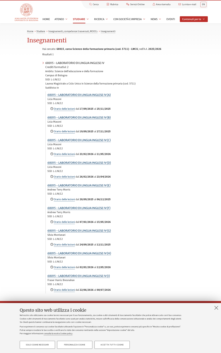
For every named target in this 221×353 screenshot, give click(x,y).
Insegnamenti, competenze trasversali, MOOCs (73, 31)
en (203, 4)
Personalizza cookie (74, 344)
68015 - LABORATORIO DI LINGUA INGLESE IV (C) (79, 140)
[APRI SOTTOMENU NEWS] (160, 19)
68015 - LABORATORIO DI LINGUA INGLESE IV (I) (78, 276)
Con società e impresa (127, 19)
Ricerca (99, 19)
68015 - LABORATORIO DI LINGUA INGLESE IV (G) (79, 230)
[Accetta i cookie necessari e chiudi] (216, 307)
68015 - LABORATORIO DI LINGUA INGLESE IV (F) (78, 208)
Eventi (170, 19)
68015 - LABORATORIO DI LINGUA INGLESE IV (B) (79, 117)
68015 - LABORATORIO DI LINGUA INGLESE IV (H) (79, 253)
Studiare (79, 19)
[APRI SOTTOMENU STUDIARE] (87, 19)
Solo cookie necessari (37, 344)
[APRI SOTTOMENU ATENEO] (66, 19)
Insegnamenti (108, 31)
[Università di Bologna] (26, 12)
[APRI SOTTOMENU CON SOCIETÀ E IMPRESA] (144, 19)
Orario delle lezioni (64, 109)
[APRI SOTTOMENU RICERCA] (106, 19)
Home (46, 19)
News (154, 19)
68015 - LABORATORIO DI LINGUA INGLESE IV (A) (79, 95)
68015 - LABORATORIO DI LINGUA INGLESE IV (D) (79, 163)
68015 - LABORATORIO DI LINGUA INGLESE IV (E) (79, 185)
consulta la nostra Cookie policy (58, 333)
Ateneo (59, 19)
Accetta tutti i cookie (112, 344)
